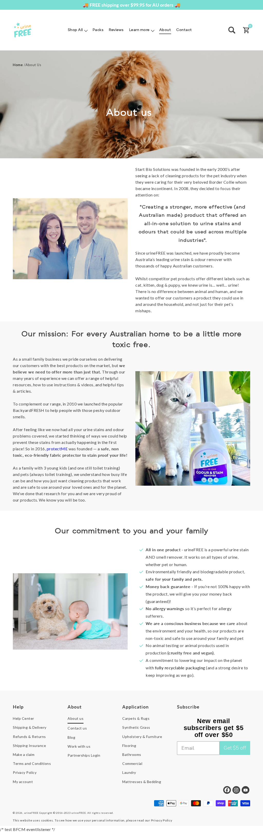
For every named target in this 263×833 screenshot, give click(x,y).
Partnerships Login (84, 755)
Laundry (129, 772)
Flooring (129, 745)
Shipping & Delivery (29, 727)
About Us (33, 65)
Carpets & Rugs (135, 718)
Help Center (23, 718)
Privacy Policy (24, 772)
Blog (71, 737)
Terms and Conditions (32, 763)
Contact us (77, 728)
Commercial (132, 763)
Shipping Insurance (29, 745)
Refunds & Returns (29, 736)
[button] (77, 30)
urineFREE (31, 812)
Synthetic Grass (136, 727)
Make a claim (23, 754)
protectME (57, 448)
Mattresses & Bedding (141, 781)
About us (75, 718)
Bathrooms (131, 754)
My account (23, 781)
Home (18, 65)
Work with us (79, 746)
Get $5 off (235, 747)
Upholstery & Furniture (142, 736)
